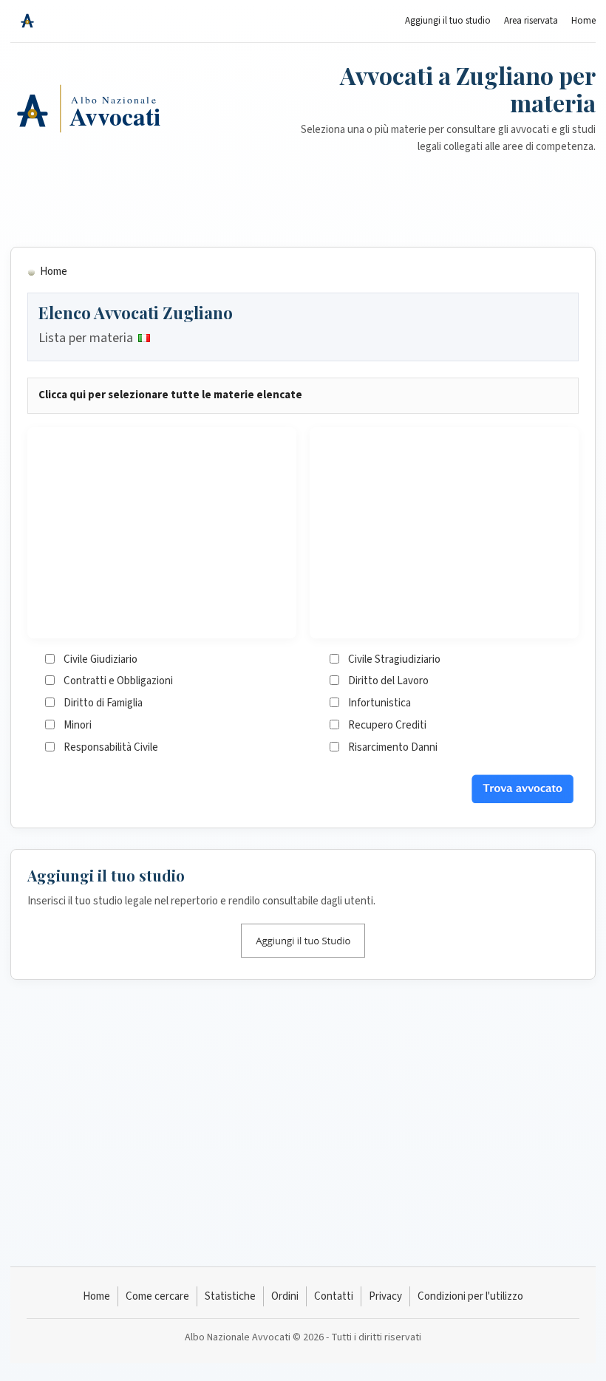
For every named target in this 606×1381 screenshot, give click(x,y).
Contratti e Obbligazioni (118, 681)
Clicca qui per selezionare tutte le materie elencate (170, 395)
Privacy (385, 1296)
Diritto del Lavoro (388, 681)
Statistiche (230, 1296)
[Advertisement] (303, 193)
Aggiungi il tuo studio (448, 20)
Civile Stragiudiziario (394, 659)
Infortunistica (379, 703)
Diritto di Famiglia (103, 703)
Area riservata (531, 20)
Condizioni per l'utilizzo (470, 1296)
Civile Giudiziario (100, 659)
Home (583, 20)
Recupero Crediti (387, 725)
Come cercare (157, 1296)
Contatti (333, 1296)
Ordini (285, 1296)
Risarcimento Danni (393, 747)
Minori (78, 725)
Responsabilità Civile (111, 747)
